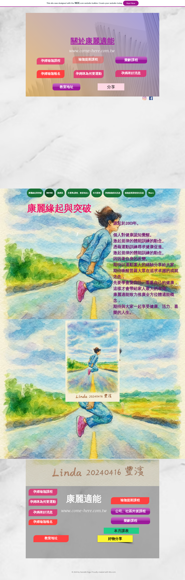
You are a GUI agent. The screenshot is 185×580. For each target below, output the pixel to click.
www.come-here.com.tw (92, 50)
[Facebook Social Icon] (151, 98)
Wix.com (112, 572)
